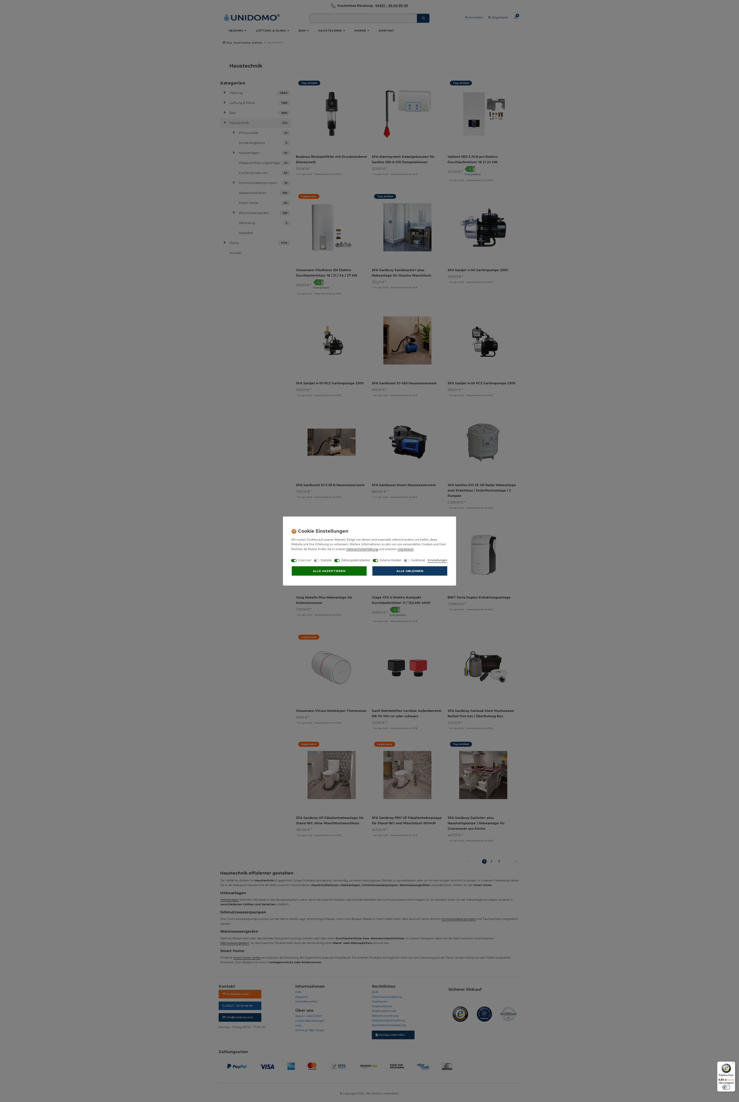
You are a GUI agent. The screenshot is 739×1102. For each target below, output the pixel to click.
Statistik (326, 560)
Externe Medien (390, 560)
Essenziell (304, 560)
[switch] (726, 1087)
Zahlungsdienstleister (355, 560)
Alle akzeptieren (329, 571)
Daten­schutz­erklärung (362, 549)
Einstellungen (437, 560)
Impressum (406, 549)
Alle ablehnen (409, 571)
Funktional (418, 560)
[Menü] (733, 1064)
